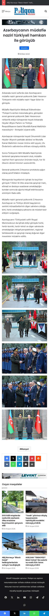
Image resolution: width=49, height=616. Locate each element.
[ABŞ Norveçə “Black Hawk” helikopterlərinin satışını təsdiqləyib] (13, 544)
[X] (13, 458)
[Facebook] (7, 458)
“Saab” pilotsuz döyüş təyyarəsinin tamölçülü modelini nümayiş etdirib (36, 519)
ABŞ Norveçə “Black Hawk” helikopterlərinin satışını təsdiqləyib (11, 561)
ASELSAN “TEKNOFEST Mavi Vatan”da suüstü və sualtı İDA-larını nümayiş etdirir (36, 561)
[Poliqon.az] (24, 11)
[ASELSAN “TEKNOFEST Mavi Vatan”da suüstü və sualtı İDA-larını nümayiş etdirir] (36, 544)
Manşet (25, 449)
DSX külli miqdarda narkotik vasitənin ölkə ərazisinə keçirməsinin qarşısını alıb (12, 520)
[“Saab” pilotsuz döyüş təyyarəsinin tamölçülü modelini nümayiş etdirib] (36, 502)
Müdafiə (24, 48)
